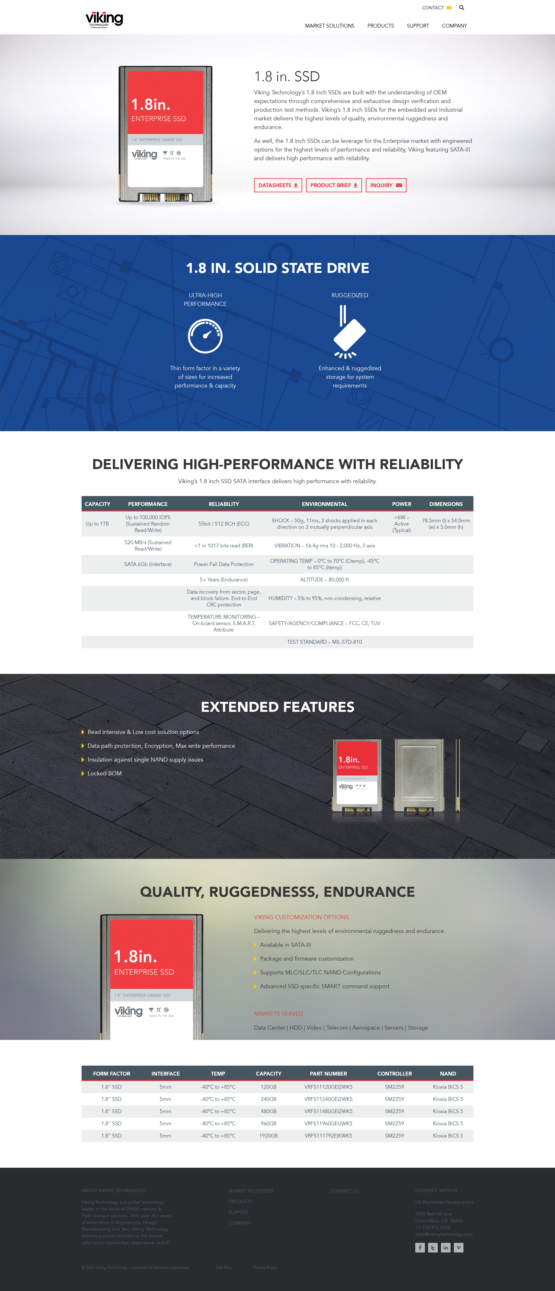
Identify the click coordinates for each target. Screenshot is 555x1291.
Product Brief (331, 185)
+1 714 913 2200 (432, 1227)
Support (418, 26)
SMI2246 (264, 211)
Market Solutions (330, 26)
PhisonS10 (267, 198)
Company (454, 26)
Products (380, 26)
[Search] (462, 8)
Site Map (224, 1267)
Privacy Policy (265, 1267)
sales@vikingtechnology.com (444, 1234)
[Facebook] (420, 1248)
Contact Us (344, 1191)
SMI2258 (264, 225)
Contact (433, 8)
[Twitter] (433, 1248)
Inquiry (382, 185)
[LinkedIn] (446, 1248)
